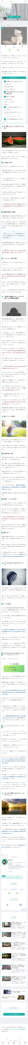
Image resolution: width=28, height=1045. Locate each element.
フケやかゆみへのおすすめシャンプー (14, 107)
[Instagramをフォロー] (11, 872)
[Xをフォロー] (9, 872)
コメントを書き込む (14, 1014)
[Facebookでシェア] (5, 627)
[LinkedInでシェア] (14, 631)
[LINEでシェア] (23, 627)
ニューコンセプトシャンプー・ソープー (13, 116)
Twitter (7, 1038)
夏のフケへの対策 (10, 96)
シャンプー (15, 876)
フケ (4, 878)
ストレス (20, 876)
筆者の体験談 (12, 878)
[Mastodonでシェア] (11, 624)
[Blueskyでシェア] (17, 624)
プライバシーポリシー (13, 1029)
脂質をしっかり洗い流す (9, 101)
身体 (4, 876)
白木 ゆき (10, 859)
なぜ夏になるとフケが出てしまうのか (14, 81)
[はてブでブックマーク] (11, 627)
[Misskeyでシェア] (23, 624)
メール (20, 1038)
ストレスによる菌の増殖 (9, 89)
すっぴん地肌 (7, 109)
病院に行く (7, 104)
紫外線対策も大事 (8, 99)
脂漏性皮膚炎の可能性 (9, 86)
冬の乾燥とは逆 (8, 84)
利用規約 (22, 1029)
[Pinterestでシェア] (8, 631)
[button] (18, 50)
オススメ (9, 876)
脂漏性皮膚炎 (19, 878)
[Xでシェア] (5, 624)
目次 (13, 77)
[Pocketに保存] (17, 627)
